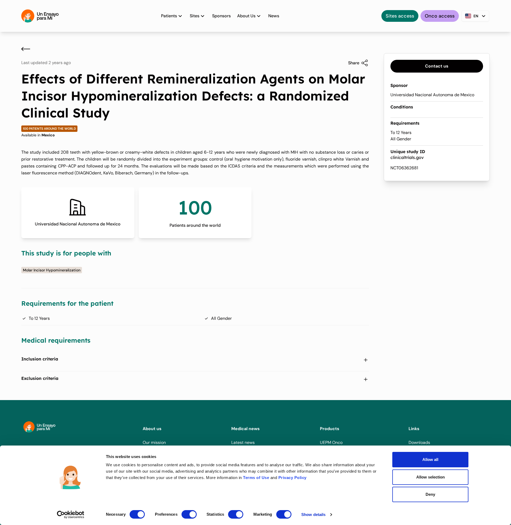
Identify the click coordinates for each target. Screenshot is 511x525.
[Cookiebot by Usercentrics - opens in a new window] (70, 515)
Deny (430, 494)
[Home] (40, 16)
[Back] (25, 49)
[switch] (189, 514)
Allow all (430, 459)
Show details (313, 514)
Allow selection (430, 477)
